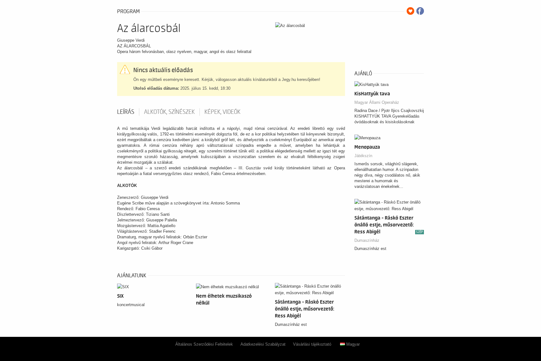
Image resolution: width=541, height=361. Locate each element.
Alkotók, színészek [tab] (169, 112)
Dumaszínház (366, 240)
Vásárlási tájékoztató (312, 344)
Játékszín (363, 155)
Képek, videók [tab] (222, 112)
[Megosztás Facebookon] (420, 11)
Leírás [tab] (125, 112)
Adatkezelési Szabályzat (263, 344)
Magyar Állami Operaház (376, 102)
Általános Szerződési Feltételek (204, 344)
